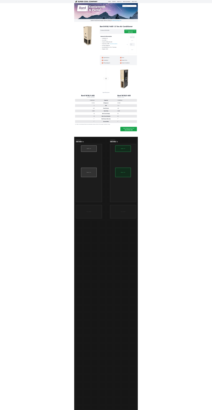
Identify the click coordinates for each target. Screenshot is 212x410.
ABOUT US (119, 1)
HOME (109, 1)
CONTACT (114, 1)
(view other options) (113, 43)
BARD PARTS (134, 1)
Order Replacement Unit (130, 31)
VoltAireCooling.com (116, 20)
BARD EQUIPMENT (126, 1)
